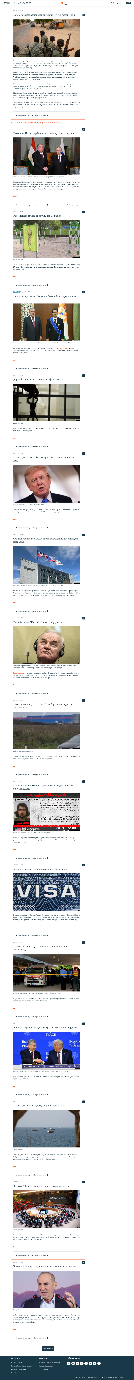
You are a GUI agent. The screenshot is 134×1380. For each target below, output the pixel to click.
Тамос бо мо (14, 1373)
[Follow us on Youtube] (77, 1363)
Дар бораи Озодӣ (16, 1362)
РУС (112, 3)
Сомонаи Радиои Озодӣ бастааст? (22, 1366)
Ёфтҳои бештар (48, 1348)
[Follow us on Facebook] (73, 1363)
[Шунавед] (123, 3)
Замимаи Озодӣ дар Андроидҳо (49, 1362)
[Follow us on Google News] (68, 1363)
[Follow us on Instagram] (81, 1363)
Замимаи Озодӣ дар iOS (46, 1366)
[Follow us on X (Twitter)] (86, 1363)
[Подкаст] (99, 1363)
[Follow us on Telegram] (90, 1363)
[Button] (23, 115)
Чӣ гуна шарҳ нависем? (18, 1369)
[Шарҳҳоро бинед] (72, 205)
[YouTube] (118, 3)
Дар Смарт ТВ (43, 1369)
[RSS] (94, 1363)
